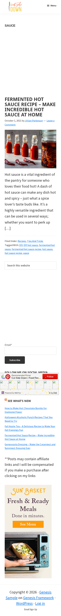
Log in (40, 603)
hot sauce (47, 249)
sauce (26, 253)
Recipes (22, 241)
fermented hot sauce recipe (26, 249)
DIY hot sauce (31, 245)
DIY (21, 245)
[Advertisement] (30, 65)
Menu (53, 5)
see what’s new (19, 401)
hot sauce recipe (13, 253)
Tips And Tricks (35, 241)
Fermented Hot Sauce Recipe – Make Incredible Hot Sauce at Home (30, 107)
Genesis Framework (38, 597)
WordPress (24, 603)
